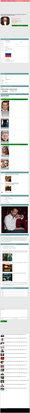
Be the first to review (20, 25)
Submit (2, 321)
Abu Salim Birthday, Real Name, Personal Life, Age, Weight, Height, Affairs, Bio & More (15, 376)
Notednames (3, 0)
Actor (13, 0)
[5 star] (17, 22)
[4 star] (15, 22)
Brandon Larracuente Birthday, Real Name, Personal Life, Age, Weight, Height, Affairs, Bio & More (16, 380)
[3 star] (14, 22)
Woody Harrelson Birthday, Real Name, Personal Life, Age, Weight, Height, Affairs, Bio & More (16, 372)
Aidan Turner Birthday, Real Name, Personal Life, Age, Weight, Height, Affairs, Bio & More (15, 349)
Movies (9, 0)
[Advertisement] (15, 7)
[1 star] (12, 22)
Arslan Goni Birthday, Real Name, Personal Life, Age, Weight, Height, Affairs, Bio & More (15, 357)
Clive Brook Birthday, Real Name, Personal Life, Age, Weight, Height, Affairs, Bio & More (15, 334)
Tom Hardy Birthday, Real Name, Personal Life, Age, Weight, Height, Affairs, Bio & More (15, 384)
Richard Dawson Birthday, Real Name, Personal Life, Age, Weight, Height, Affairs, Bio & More (15, 361)
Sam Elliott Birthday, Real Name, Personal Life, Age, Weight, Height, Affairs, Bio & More (15, 353)
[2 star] (13, 22)
